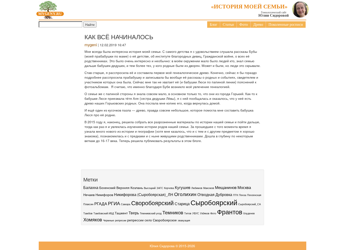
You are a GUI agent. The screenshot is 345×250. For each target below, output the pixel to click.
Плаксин (88, 204)
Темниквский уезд (150, 213)
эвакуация (184, 220)
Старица (182, 203)
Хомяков (92, 219)
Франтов (229, 211)
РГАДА (100, 203)
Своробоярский (152, 202)
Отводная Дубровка (214, 194)
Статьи (228, 25)
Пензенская (254, 195)
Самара (125, 204)
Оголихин (185, 193)
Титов (187, 213)
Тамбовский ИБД (103, 213)
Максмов (208, 188)
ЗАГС (160, 188)
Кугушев (182, 187)
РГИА (114, 203)
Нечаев (89, 194)
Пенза (242, 195)
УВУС (195, 213)
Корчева (169, 188)
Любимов (196, 188)
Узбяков (204, 213)
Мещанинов (226, 187)
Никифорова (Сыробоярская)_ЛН (143, 194)
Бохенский (107, 187)
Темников (172, 212)
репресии (120, 220)
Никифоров (104, 194)
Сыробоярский (214, 202)
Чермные (108, 220)
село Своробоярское (161, 220)
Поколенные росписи (285, 25)
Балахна (90, 187)
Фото (243, 25)
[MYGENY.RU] (48, 9)
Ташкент (121, 213)
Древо (258, 25)
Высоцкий (150, 188)
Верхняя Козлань (129, 187)
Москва (244, 187)
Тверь (134, 212)
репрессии (135, 220)
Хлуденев (249, 213)
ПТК (235, 195)
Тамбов (87, 213)
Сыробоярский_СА (249, 204)
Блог (213, 25)
